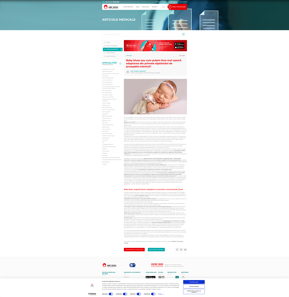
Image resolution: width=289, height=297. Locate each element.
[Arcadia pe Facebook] (159, 277)
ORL (103, 142)
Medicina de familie (107, 116)
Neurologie (105, 131)
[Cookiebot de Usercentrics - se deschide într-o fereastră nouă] (92, 294)
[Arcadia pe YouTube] (163, 277)
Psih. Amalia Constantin (138, 71)
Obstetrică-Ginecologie (108, 135)
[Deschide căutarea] (163, 6)
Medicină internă (106, 118)
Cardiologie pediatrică (108, 78)
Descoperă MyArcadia (156, 249)
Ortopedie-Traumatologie (109, 146)
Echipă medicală (128, 7)
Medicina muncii (106, 120)
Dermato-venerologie (108, 97)
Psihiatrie (104, 153)
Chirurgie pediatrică (107, 84)
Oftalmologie (105, 138)
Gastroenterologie (107, 107)
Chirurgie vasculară (107, 95)
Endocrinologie (106, 103)
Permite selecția (194, 286)
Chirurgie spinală (106, 90)
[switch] (125, 294)
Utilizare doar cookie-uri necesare (194, 291)
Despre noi (126, 276)
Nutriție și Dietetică (107, 133)
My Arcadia (173, 2)
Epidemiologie (106, 105)
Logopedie (105, 114)
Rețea (137, 7)
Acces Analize (161, 2)
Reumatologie (106, 162)
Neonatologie (105, 127)
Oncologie (105, 140)
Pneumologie (105, 151)
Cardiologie (105, 75)
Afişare (160, 294)
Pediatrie (104, 148)
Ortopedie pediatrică (107, 144)
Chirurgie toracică (107, 92)
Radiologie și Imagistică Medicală (111, 157)
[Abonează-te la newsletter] (177, 277)
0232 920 (116, 2)
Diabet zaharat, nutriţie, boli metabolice (109, 100)
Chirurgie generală (107, 82)
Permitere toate (193, 282)
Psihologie (105, 155)
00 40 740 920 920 (157, 266)
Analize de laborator (107, 71)
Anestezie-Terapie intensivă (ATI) (110, 73)
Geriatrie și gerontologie (108, 109)
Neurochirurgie (106, 129)
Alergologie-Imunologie (108, 69)
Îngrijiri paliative (106, 111)
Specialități (145, 7)
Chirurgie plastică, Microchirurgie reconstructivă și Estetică (111, 87)
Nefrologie (105, 122)
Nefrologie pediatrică (107, 125)
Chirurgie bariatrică (107, 80)
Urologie (104, 164)
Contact (184, 2)
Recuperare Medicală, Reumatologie (111, 159)
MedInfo (154, 7)
